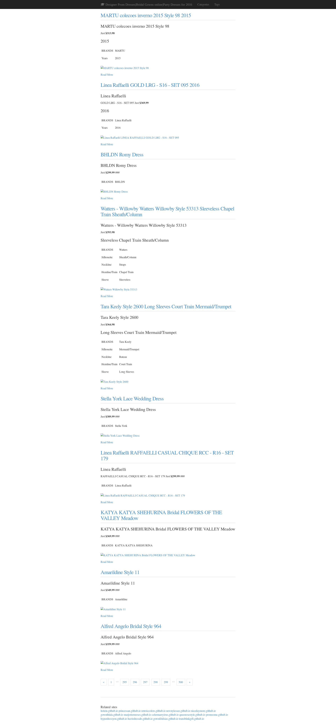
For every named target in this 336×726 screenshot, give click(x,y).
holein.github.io (109, 711)
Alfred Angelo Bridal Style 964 (131, 625)
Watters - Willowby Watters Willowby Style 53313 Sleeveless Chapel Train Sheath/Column (167, 211)
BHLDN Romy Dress (122, 154)
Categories (203, 4)
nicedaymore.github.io (203, 711)
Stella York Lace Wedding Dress (132, 398)
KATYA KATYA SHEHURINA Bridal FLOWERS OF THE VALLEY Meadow (161, 515)
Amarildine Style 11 (120, 571)
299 (166, 682)
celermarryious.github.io (165, 714)
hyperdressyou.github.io (114, 718)
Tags (217, 4)
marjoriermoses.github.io (137, 714)
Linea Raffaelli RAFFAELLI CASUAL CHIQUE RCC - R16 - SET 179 (167, 455)
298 (155, 682)
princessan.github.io (130, 711)
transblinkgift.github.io (191, 718)
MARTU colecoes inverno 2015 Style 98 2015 (146, 15)
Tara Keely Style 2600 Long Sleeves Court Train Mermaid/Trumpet (166, 306)
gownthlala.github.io (112, 714)
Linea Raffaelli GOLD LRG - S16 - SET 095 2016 (150, 84)
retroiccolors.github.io (153, 711)
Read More (107, 74)
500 (181, 682)
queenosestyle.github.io (192, 714)
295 (124, 682)
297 (145, 682)
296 (135, 682)
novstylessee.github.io (178, 711)
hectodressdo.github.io (140, 718)
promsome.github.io (217, 714)
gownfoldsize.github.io (165, 718)
